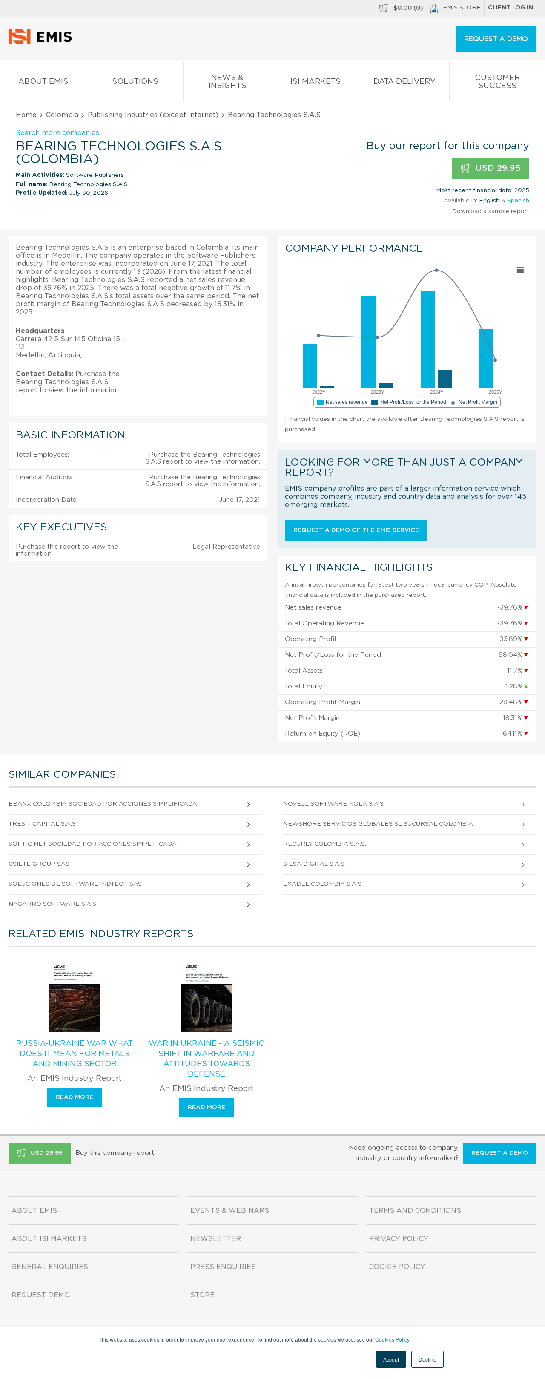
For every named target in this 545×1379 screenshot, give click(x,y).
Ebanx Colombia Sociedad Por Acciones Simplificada (103, 804)
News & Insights (227, 82)
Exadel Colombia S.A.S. (323, 884)
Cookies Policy (392, 1339)
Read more (74, 1097)
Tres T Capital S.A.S (42, 824)
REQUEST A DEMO (496, 39)
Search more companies (57, 133)
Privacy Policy (398, 1238)
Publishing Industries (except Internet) (153, 115)
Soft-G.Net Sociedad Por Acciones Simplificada (93, 844)
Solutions (135, 82)
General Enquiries (49, 1267)
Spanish (518, 201)
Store (202, 1295)
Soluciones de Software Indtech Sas (75, 884)
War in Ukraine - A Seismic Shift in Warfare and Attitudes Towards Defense (206, 1059)
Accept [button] (391, 1359)
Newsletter (215, 1238)
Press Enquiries (223, 1267)
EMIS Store (462, 8)
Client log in (510, 8)
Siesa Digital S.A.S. (314, 864)
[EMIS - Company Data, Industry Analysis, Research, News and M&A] (42, 42)
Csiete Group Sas (39, 864)
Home (26, 115)
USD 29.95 (497, 168)
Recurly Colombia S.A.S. (324, 844)
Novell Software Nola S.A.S (333, 804)
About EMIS (43, 82)
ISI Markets (315, 82)
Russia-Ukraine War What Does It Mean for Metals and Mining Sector (74, 1054)
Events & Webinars (229, 1210)
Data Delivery (404, 82)
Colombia (62, 115)
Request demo (40, 1295)
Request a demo (499, 1153)
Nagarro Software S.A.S (52, 904)
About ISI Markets (48, 1238)
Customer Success (497, 82)
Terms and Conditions (415, 1210)
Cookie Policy (397, 1267)
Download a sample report (490, 211)
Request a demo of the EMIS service (356, 530)
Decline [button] (427, 1359)
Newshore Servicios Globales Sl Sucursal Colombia (378, 824)
